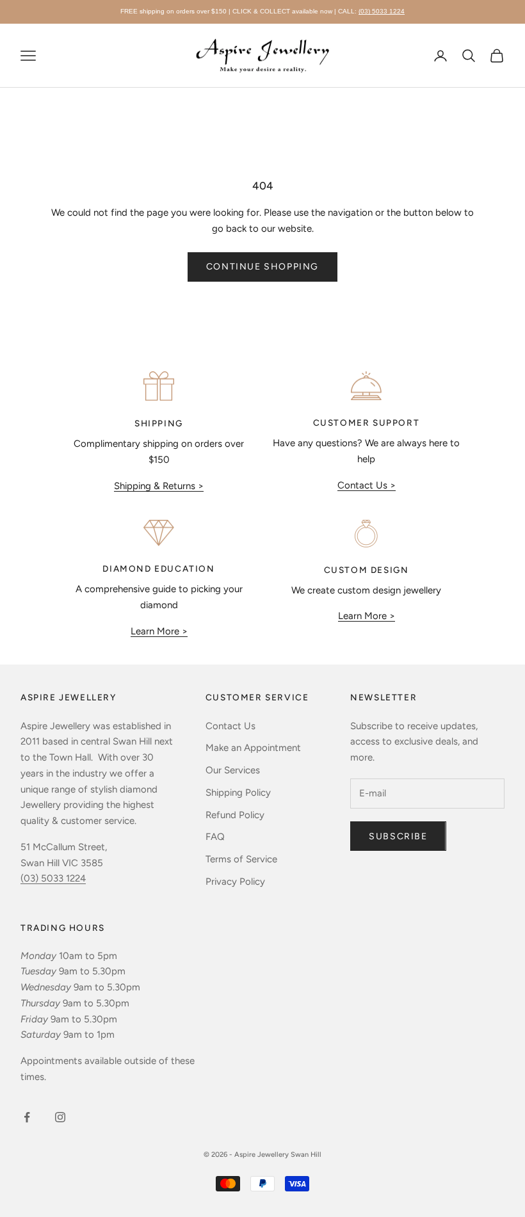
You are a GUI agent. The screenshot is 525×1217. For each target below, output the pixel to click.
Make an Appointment (253, 748)
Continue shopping (262, 266)
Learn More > (159, 631)
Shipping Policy (238, 792)
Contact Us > (366, 485)
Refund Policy (235, 815)
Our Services (233, 770)
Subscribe (398, 836)
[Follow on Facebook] (26, 1117)
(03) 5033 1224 (382, 11)
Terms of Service (241, 859)
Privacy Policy (235, 881)
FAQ (215, 836)
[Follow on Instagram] (60, 1117)
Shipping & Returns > (159, 486)
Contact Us (230, 726)
